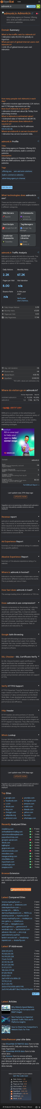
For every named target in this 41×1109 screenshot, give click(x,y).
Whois (21, 735)
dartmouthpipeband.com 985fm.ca (16, 913)
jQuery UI (26, 244)
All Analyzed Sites (9, 1107)
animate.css (27, 219)
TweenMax (8, 242)
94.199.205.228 (8, 956)
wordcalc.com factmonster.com (16, 929)
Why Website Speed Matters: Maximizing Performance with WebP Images (22, 1009)
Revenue (21, 516)
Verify (21, 686)
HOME (19, 2)
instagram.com (30, 801)
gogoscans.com (8, 848)
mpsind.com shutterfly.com (13, 940)
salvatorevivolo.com (10, 851)
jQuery (25, 242)
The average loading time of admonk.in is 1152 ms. (20, 594)
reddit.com (28, 807)
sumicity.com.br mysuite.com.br (15, 916)
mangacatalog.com (9, 856)
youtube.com (29, 798)
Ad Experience (21, 541)
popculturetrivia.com (10, 837)
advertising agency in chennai (13, 178)
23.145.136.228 (7, 962)
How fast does (21, 590)
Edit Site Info (7, 187)
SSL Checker (21, 656)
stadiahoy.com (7, 829)
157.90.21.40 (7, 981)
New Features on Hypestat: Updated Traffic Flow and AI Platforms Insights (22, 1019)
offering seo (7, 171)
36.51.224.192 (7, 984)
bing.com (9, 809)
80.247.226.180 (8, 965)
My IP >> (35, 994)
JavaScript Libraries (25, 237)
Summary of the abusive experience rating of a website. (19, 562)
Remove (9, 1056)
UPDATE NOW (20, 497)
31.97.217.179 (6, 967)
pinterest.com (11, 818)
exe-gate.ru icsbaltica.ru (12, 921)
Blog (18, 1107)
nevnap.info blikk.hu (10, 910)
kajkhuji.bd (6, 845)
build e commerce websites (13, 175)
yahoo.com (28, 812)
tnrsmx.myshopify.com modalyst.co (17, 918)
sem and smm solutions (23, 171)
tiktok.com (10, 807)
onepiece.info (7, 867)
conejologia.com (8, 865)
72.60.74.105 (7, 959)
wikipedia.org (11, 815)
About (30, 1107)
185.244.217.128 (8, 970)
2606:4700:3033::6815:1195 (13, 987)
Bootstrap (26, 217)
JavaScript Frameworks (8, 237)
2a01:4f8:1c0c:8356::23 (11, 978)
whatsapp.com (30, 818)
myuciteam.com (8, 862)
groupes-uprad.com (9, 840)
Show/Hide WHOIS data (15, 1051)
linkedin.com (28, 809)
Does (21, 603)
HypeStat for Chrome (22, 889)
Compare (32, 6)
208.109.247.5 (7, 951)
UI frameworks (27, 213)
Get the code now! (20, 1076)
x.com (8, 804)
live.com (27, 815)
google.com (10, 798)
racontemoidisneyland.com (12, 834)
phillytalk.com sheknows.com (14, 905)
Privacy (23, 1107)
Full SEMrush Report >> (31, 485)
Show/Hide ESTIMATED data (17, 1044)
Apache (7, 217)
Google (21, 634)
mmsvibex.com (7, 854)
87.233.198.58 (7, 973)
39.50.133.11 (6, 976)
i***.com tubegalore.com (13, 924)
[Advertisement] (20, 74)
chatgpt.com (11, 812)
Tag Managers (27, 224)
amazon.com (29, 804)
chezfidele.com (8, 859)
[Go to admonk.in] (32, 13)
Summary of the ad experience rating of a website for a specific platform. (20, 547)
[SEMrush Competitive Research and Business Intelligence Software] (12, 408)
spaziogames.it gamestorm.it (14, 927)
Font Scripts (8, 224)
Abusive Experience (21, 556)
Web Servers (8, 213)
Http (21, 710)
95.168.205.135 (7, 954)
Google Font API (11, 228)
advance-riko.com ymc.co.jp (14, 932)
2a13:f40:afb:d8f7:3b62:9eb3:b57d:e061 (17, 989)
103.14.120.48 (7, 129)
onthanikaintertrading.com (12, 832)
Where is (21, 572)
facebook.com (11, 801)
